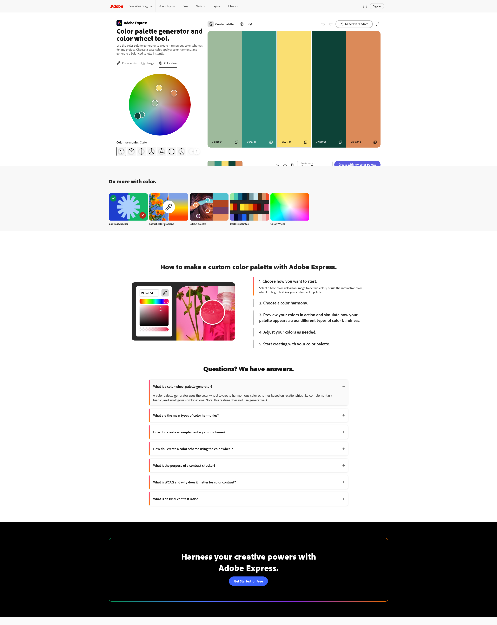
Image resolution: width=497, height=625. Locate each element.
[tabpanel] (159, 113)
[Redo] (331, 24)
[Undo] (323, 24)
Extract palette (198, 223)
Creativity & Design (139, 6)
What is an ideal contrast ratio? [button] (175, 499)
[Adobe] (117, 6)
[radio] (121, 151)
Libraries (232, 6)
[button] (365, 6)
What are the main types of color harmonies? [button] (186, 415)
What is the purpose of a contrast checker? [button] (184, 465)
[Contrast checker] (242, 24)
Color (185, 6)
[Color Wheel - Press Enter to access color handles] (160, 105)
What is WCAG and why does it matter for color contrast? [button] (194, 482)
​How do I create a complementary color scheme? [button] (189, 432)
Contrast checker (118, 223)
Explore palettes (239, 223)
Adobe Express (167, 6)
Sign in (377, 6)
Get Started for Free (248, 581)
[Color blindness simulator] (250, 24)
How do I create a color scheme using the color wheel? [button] (193, 449)
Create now (128, 207)
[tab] (126, 63)
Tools (199, 6)
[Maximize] (377, 24)
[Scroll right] (197, 151)
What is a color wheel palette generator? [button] (182, 386)
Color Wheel (277, 223)
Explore (217, 6)
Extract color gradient (161, 223)
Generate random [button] (356, 24)
